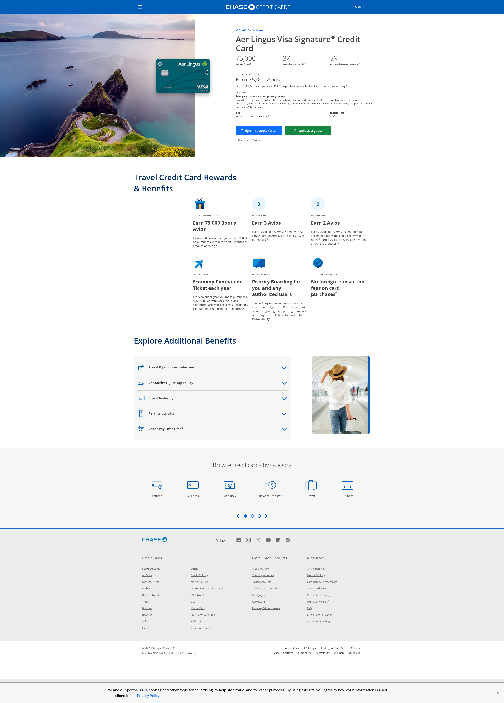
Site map (339, 653)
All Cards (193, 496)
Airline (145, 621)
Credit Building (199, 575)
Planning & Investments (266, 608)
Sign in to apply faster (263, 132)
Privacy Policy (148, 695)
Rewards (147, 615)
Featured (157, 496)
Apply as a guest (314, 132)
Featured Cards (151, 568)
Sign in (362, 7)
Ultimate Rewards (318, 601)
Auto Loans (258, 601)
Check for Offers (200, 628)
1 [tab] (245, 516)
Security (288, 653)
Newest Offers (150, 582)
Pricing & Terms (262, 140)
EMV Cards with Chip (203, 615)
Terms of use (304, 653)
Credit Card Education (320, 615)
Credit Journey (260, 568)
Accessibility (323, 653)
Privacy (275, 653)
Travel (312, 496)
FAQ (309, 608)
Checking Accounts (263, 575)
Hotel (145, 628)
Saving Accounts (261, 582)
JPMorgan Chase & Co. (334, 648)
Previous (237, 515)
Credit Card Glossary (319, 595)
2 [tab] (252, 516)
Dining (194, 568)
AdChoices (354, 653)
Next (266, 515)
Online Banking (316, 568)
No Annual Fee (199, 582)
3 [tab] (259, 516)
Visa (193, 601)
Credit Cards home (251, 30)
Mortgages (258, 595)
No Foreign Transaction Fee (207, 588)
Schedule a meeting (318, 621)
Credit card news (316, 588)
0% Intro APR (198, 595)
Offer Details (243, 140)
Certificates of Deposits (265, 588)
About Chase (292, 648)
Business (348, 496)
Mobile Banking (316, 575)
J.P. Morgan (310, 648)
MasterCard (198, 608)
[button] (497, 692)
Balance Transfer (270, 496)
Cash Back (229, 496)
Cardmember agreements (322, 582)
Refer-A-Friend (199, 621)
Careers (355, 648)
